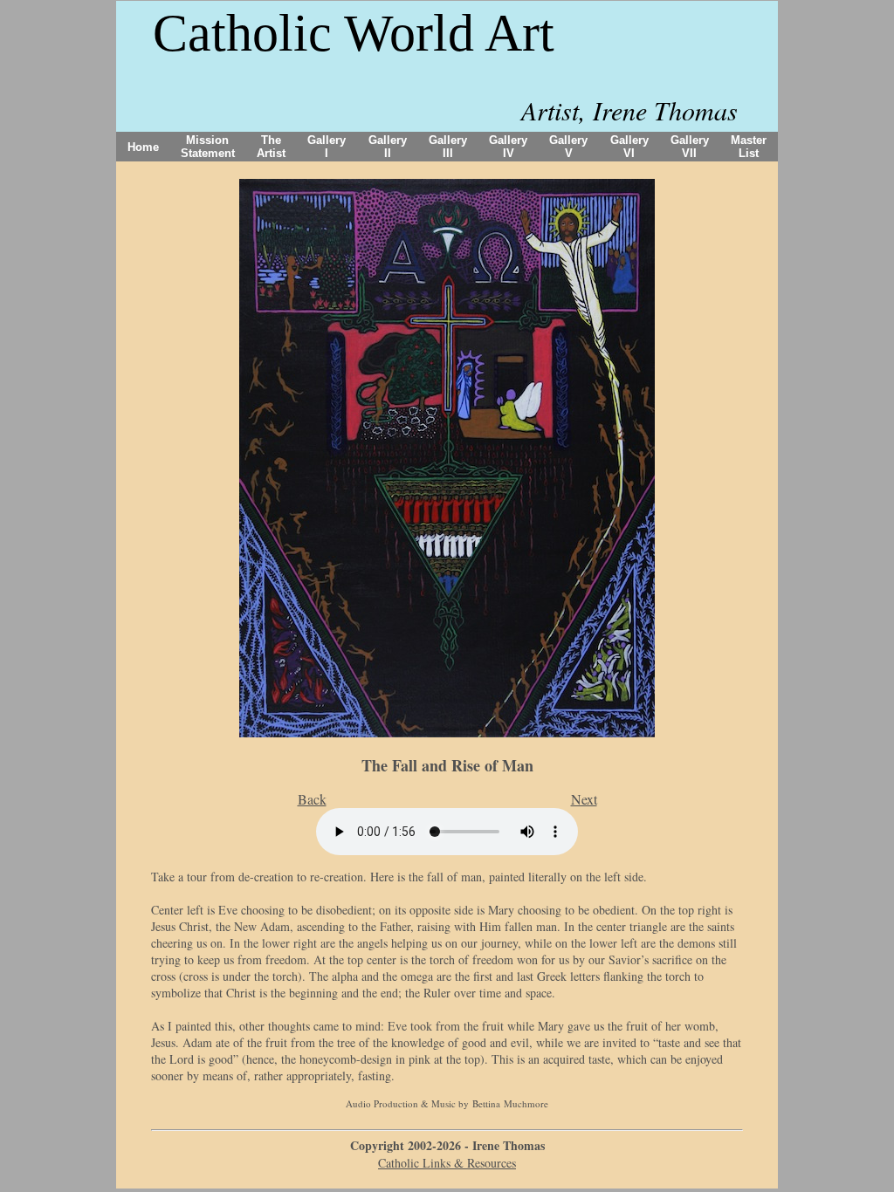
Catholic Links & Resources (447, 1162)
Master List (749, 147)
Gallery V (568, 147)
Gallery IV (508, 147)
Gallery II (387, 147)
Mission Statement (208, 147)
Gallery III (448, 147)
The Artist (271, 147)
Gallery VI (629, 147)
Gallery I (326, 147)
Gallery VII (689, 147)
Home (143, 147)
